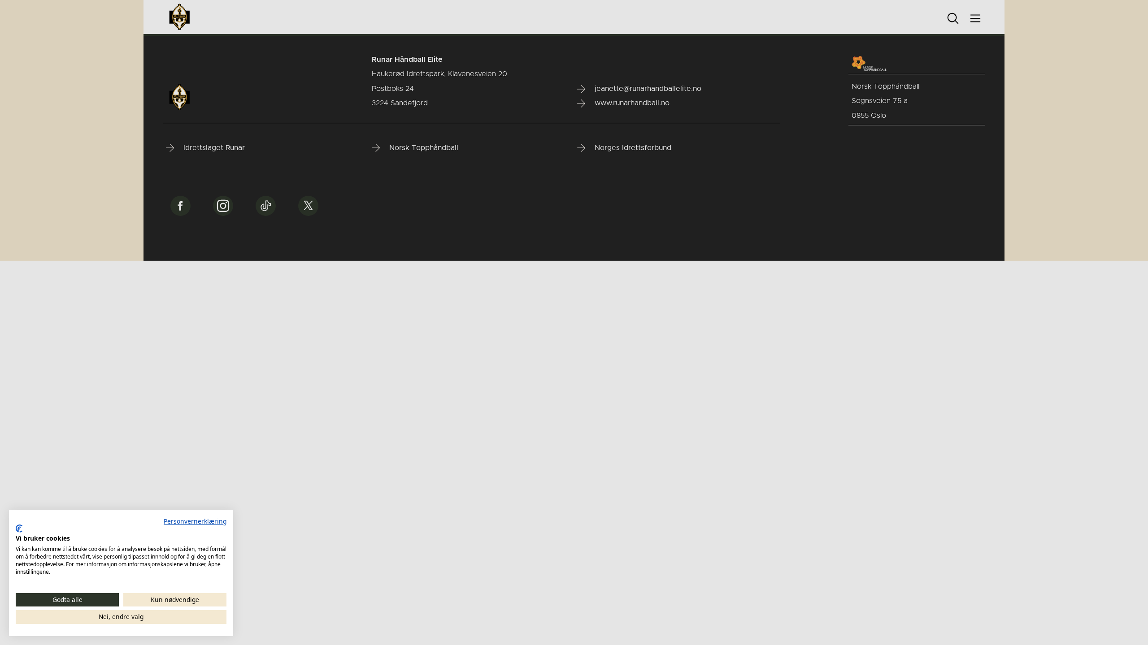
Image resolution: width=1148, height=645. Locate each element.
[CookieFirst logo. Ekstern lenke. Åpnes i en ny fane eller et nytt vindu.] (19, 529)
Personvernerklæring (195, 521)
